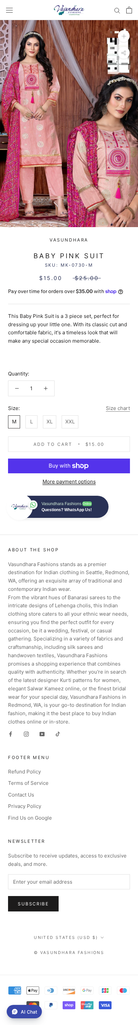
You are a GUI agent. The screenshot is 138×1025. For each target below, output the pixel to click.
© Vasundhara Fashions (69, 952)
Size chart (118, 408)
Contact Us (21, 795)
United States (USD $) (66, 937)
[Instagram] (26, 734)
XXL (70, 421)
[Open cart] (129, 10)
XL (50, 421)
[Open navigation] (9, 10)
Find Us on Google (30, 818)
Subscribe (33, 903)
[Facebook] (10, 734)
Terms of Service (28, 783)
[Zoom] (124, 36)
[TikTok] (57, 734)
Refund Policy (24, 771)
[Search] (117, 10)
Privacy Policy (24, 806)
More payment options (69, 481)
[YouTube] (42, 734)
